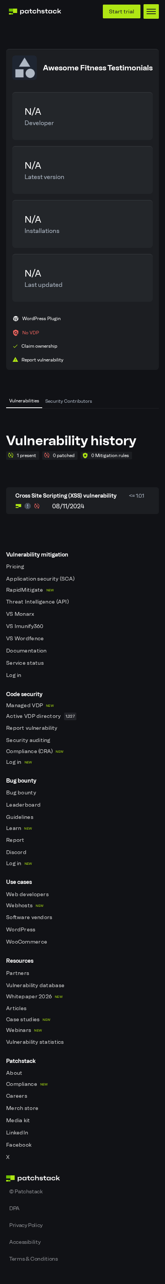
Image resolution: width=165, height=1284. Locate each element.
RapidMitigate (30, 590)
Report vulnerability (32, 728)
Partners (18, 973)
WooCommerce (27, 942)
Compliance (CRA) (34, 751)
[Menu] (151, 11)
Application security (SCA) (41, 579)
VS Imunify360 (25, 626)
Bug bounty (21, 792)
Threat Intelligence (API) (38, 602)
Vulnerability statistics (35, 1042)
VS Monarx (21, 614)
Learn (19, 828)
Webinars (24, 1030)
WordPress (21, 929)
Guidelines (20, 817)
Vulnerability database (36, 985)
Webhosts (24, 905)
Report (16, 840)
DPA (14, 1208)
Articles (17, 1008)
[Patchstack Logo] (34, 11)
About (15, 1073)
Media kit (18, 1120)
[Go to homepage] (82, 1178)
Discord (17, 852)
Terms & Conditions (33, 1258)
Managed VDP (30, 705)
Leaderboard (24, 805)
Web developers (28, 894)
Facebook (19, 1145)
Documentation (27, 651)
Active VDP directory (40, 716)
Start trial (121, 11)
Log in (14, 675)
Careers (17, 1096)
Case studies (28, 1019)
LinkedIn (18, 1132)
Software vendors (30, 917)
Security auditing (29, 740)
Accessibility (24, 1241)
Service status (25, 663)
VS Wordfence (25, 638)
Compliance (27, 1084)
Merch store (23, 1108)
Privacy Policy (26, 1225)
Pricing (15, 566)
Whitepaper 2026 (34, 996)
